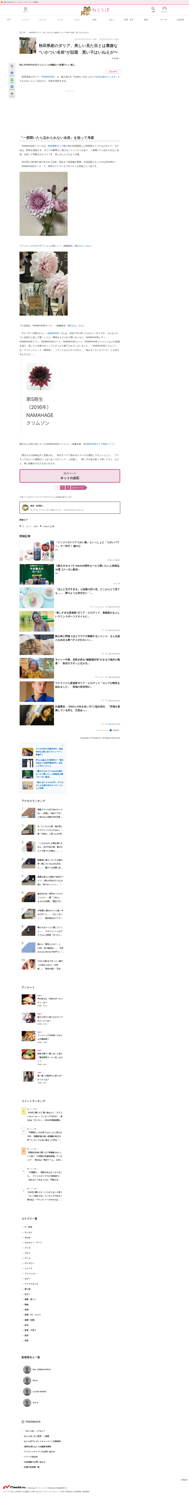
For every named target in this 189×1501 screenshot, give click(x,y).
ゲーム (27, 1258)
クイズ (60, 20)
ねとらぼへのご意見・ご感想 (35, 1436)
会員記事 (180, 20)
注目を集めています (106, 77)
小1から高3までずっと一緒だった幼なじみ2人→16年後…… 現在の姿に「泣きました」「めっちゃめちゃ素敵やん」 (50, 968)
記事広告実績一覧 (31, 1467)
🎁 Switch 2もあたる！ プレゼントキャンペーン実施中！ (20, 2)
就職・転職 (29, 1320)
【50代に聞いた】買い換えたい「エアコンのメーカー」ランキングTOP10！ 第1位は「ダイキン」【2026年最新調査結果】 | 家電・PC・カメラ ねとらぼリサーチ (44, 1120)
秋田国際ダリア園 (57, 146)
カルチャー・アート (33, 1242)
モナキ (35, 1403)
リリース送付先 (30, 1457)
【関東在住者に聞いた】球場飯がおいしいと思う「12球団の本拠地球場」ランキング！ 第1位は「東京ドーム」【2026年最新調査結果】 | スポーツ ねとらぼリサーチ (44, 1160)
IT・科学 (28, 1227)
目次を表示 (113, 72)
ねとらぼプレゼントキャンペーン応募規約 (41, 1441)
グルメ (77, 20)
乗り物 (27, 1289)
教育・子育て (30, 1330)
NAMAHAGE (48, 77)
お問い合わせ (36, 1492)
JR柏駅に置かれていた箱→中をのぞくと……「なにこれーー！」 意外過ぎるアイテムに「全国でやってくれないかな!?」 (50, 918)
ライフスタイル (31, 1284)
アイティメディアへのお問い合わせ (38, 1451)
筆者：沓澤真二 (37, 506)
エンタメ (42, 20)
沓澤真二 (117, 58)
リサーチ (163, 20)
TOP (9, 20)
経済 (27, 1335)
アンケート (28, 987)
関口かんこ (80, 246)
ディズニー (29, 1263)
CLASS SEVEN (39, 1391)
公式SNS (18, 1492)
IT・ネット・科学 (30, 526)
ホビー (27, 1279)
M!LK (35, 1380)
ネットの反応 (69, 478)
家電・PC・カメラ (33, 1315)
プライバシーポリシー (51, 1492)
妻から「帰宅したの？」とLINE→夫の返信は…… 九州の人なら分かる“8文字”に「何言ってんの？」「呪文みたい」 (50, 951)
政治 (27, 1325)
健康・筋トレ (30, 1299)
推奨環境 (86, 1492)
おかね (27, 1237)
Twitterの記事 (48, 526)
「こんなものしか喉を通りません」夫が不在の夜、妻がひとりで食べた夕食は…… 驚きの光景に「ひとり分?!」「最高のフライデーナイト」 (50, 850)
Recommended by (103, 730)
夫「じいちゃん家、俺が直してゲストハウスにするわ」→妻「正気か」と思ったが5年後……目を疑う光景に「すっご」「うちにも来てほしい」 (50, 833)
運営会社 (69, 1492)
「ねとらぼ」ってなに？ (33, 1431)
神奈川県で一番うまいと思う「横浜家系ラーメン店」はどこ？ (50, 1057)
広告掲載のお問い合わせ (33, 1462)
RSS (63, 1492)
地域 (94, 20)
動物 (146, 20)
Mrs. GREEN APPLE (42, 1369)
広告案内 (26, 1492)
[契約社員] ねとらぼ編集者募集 (36, 1446)
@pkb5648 (53, 333)
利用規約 (184, 1480)
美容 (27, 1340)
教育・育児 (128, 20)
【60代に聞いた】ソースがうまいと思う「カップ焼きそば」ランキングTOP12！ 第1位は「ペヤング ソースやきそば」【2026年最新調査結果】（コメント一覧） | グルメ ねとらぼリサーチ (45, 1199)
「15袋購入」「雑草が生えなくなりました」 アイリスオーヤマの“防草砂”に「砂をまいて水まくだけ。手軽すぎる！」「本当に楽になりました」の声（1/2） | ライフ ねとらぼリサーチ (44, 1179)
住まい (111, 20)
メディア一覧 (8, 1492)
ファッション (30, 1273)
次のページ (78, 487)
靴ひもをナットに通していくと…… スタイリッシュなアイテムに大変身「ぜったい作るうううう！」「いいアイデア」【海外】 (50, 934)
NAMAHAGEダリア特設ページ (98, 444)
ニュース (25, 20)
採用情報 (77, 1492)
